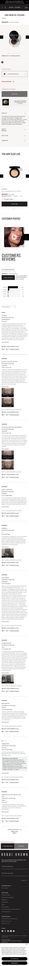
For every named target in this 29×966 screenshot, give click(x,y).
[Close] (26, 944)
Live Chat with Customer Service (11, 909)
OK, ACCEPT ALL (14, 958)
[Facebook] (2, 931)
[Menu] (2, 7)
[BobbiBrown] (14, 7)
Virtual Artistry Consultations (10, 918)
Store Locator (5, 907)
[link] (26, 7)
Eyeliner (4, 18)
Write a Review (8, 277)
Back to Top (14, 831)
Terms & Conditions (6, 939)
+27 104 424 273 (6, 911)
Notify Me (14, 94)
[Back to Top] (26, 726)
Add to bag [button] (15, 204)
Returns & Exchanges (8, 897)
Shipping (4, 899)
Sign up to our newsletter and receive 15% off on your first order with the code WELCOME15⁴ (14, 2)
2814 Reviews (15, 22)
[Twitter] (5, 931)
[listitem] (14, 183)
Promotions (5, 902)
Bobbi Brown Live (7, 921)
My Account (5, 888)
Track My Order (6, 895)
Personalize (14, 963)
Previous (1, 37)
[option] (2, 62)
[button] (2, 7)
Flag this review (14, 349)
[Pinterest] (8, 931)
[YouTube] (14, 931)
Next (27, 37)
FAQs (3, 904)
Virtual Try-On (5, 923)
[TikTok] (11, 931)
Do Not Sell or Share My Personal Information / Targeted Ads (12, 941)
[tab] (8, 269)
